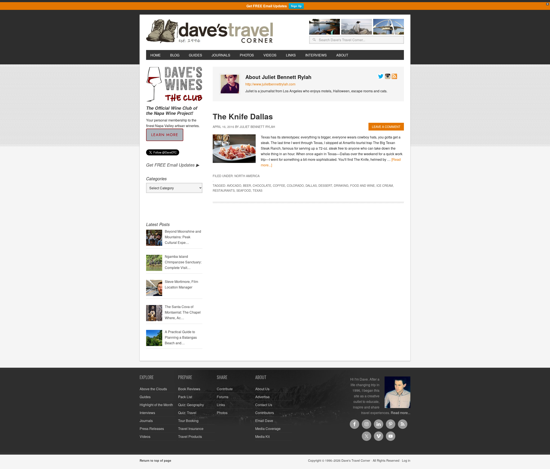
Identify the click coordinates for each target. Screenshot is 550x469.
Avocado (234, 185)
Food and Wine (362, 185)
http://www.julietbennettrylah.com (270, 84)
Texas (257, 190)
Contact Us (263, 404)
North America (247, 176)
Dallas (311, 185)
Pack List (185, 396)
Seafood (243, 190)
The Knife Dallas (243, 116)
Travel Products (190, 436)
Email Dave (264, 420)
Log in (406, 460)
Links (221, 404)
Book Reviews (189, 388)
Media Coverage (268, 428)
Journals (146, 420)
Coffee (279, 185)
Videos (145, 436)
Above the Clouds (153, 388)
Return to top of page (155, 460)
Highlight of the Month (156, 404)
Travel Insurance (190, 428)
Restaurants (224, 190)
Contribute (225, 388)
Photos (222, 412)
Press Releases (152, 428)
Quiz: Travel (187, 412)
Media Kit (262, 436)
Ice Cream (384, 185)
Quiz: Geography (191, 404)
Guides (145, 396)
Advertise (262, 396)
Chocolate (262, 185)
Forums (222, 396)
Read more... (400, 412)
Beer (247, 185)
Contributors (264, 412)
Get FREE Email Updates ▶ (172, 165)
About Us (262, 388)
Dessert (325, 185)
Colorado (295, 185)
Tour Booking (188, 420)
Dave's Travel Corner (210, 31)
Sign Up (296, 6)
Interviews (147, 412)
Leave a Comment (386, 126)
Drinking (341, 185)
